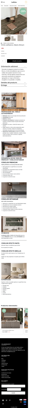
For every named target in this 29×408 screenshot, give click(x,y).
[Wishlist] (21, 310)
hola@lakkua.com (11, 351)
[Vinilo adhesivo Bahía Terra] (12, 318)
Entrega (4, 85)
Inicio (2, 5)
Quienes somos (4, 363)
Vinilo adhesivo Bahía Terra (8, 330)
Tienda (2, 366)
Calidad (2, 51)
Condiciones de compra (6, 372)
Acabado (3, 55)
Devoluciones (4, 374)
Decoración (6, 5)
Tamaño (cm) (4, 53)
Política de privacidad (5, 377)
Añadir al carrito (17, 61)
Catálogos (3, 360)
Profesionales (4, 364)
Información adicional (9, 66)
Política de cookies (5, 376)
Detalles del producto (9, 83)
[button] (26, 2)
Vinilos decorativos (21, 5)
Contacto (3, 361)
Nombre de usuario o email (7, 384)
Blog (2, 358)
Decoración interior (13, 5)
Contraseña (4, 389)
